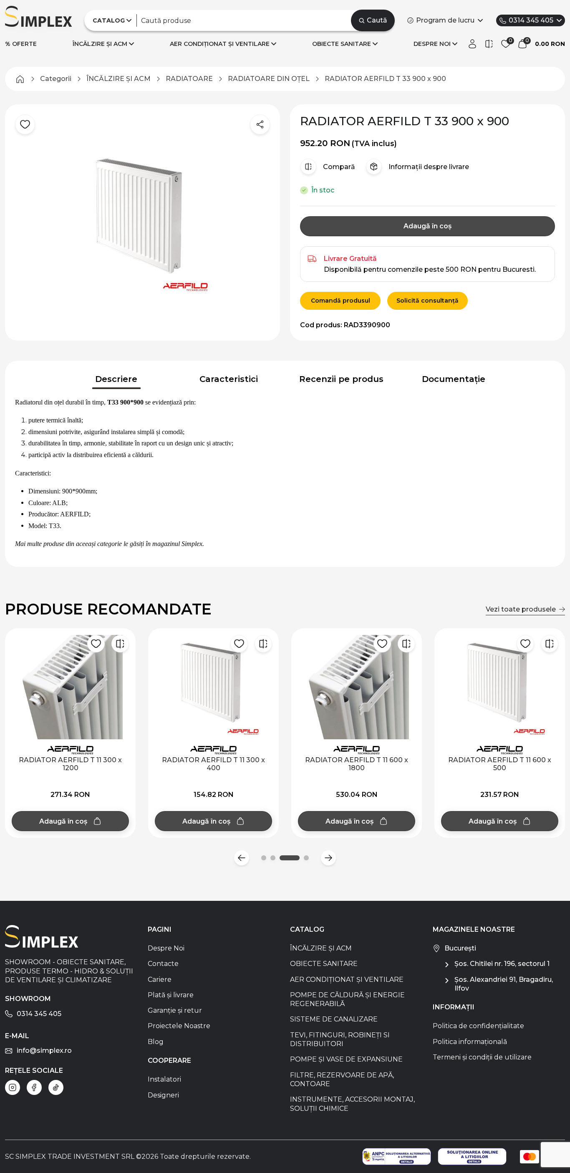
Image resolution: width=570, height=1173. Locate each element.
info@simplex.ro (44, 1050)
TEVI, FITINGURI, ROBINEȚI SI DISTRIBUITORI (340, 1039)
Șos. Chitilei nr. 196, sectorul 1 (502, 964)
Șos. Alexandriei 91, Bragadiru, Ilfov (503, 984)
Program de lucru (445, 20)
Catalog (307, 929)
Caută (377, 20)
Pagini (160, 929)
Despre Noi (166, 948)
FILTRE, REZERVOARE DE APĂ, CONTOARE (342, 1079)
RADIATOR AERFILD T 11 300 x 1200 (70, 764)
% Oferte (21, 44)
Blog (156, 1042)
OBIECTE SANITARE (341, 44)
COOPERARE (169, 1060)
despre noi (432, 44)
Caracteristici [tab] (228, 379)
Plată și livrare (171, 995)
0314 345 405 (531, 20)
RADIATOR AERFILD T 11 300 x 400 (213, 764)
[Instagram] (12, 1087)
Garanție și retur (175, 1010)
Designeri (163, 1095)
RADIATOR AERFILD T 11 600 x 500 (499, 764)
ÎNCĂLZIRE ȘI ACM (100, 44)
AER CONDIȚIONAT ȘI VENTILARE (220, 44)
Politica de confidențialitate (478, 1026)
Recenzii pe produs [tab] (341, 379)
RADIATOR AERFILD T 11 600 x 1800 (356, 764)
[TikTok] (55, 1087)
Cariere (160, 979)
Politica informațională (470, 1042)
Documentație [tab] (453, 379)
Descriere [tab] (116, 379)
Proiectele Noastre (179, 1026)
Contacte (163, 964)
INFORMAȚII (453, 1007)
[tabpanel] (285, 474)
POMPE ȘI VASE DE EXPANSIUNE (346, 1059)
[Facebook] (34, 1087)
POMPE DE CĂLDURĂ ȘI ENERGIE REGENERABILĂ (347, 999)
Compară (339, 167)
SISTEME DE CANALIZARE (334, 1019)
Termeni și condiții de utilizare (482, 1057)
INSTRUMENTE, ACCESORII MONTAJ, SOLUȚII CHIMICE (352, 1103)
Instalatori (164, 1079)
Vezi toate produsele (521, 609)
